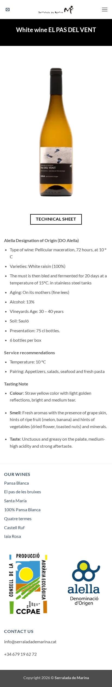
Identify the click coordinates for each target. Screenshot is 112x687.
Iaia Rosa (12, 536)
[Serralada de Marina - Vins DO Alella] (56, 9)
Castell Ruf (14, 527)
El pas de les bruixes (22, 491)
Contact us (19, 631)
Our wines (17, 474)
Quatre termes (18, 518)
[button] (8, 9)
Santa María (15, 500)
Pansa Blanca (16, 482)
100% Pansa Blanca (22, 509)
